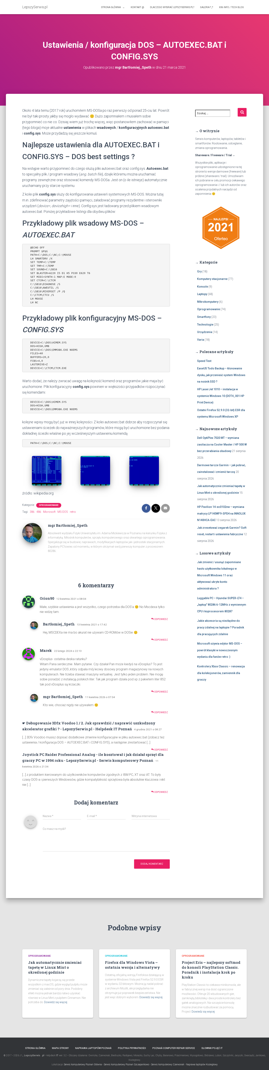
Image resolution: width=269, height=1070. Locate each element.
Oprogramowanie (48, 505)
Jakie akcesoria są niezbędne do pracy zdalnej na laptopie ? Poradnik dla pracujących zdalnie (220, 627)
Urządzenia (204, 332)
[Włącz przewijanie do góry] (261, 1062)
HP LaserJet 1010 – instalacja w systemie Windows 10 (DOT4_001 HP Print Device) (220, 396)
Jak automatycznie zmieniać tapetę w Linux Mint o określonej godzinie (55, 967)
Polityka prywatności (132, 1048)
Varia (200, 339)
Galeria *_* (206, 7)
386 (32, 511)
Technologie (205, 324)
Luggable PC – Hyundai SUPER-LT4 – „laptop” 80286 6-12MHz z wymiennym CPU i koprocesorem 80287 (221, 605)
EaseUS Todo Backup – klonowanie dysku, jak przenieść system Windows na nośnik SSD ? (221, 375)
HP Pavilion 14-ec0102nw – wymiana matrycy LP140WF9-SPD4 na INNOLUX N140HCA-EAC (221, 513)
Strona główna (35, 1048)
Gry (199, 271)
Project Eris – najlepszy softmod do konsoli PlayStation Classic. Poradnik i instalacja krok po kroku (211, 970)
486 (38, 511)
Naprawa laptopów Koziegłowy (202, 1064)
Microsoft (49, 511)
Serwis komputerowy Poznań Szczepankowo (126, 1064)
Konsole (202, 286)
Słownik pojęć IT (212, 1048)
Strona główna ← (113, 7)
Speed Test (204, 361)
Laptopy (202, 294)
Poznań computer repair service (173, 1048)
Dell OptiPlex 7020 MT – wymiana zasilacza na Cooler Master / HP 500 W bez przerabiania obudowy (222, 444)
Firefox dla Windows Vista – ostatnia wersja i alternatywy (132, 965)
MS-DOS (63, 511)
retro (73, 511)
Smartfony (204, 316)
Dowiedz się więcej (55, 1002)
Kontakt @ (137, 7)
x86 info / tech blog (231, 7)
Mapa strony (60, 1048)
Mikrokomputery (207, 301)
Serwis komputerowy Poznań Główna (83, 1064)
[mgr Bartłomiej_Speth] (32, 532)
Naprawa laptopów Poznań (93, 1048)
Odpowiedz (161, 619)
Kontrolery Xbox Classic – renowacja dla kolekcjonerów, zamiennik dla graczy (221, 673)
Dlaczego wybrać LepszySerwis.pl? (172, 7)
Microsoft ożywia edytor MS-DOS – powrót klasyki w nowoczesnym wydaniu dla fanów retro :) (219, 650)
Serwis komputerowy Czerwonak (167, 1064)
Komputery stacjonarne (212, 278)
